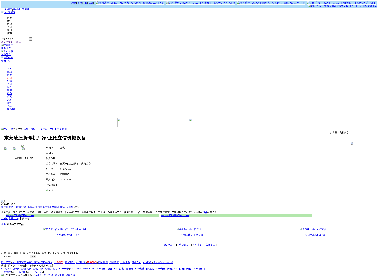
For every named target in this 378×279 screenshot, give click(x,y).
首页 (26, 129)
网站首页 (6, 262)
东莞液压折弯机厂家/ (68, 234)
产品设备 (42, 129)
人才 (63, 253)
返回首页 (70, 275)
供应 (33, 129)
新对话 (37, 271)
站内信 (22, 271)
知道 (69, 253)
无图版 (25, 9)
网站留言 (114, 262)
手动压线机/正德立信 (192, 234)
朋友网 (53, 207)
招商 (50, 253)
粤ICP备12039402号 (163, 262)
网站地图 (103, 262)
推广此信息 (7, 207)
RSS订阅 (147, 262)
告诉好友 (184, 244)
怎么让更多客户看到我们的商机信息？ (32, 262)
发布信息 (48, 275)
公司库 (30, 253)
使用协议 (81, 262)
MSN (59, 207)
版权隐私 (70, 262)
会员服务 (37, 275)
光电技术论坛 (51, 269)
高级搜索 (6, 42)
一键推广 (17, 207)
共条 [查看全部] (10, 218)
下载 (75, 253)
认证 (91, 2)
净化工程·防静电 (58, 129)
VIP (85, 2)
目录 (79, 2)
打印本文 (197, 244)
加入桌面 (7, 9)
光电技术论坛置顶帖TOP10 (20, 215)
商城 (3, 253)
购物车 (7, 271)
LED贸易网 (6, 269)
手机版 (16, 9)
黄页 (56, 253)
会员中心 (59, 275)
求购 (16, 253)
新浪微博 (35, 207)
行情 (22, 253)
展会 (37, 253)
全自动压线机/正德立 (316, 234)
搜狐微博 (45, 207)
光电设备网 (26, 269)
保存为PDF (67, 207)
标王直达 (16, 42)
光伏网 (16, 269)
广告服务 (125, 262)
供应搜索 (167, 244)
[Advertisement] (55, 210)
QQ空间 (26, 207)
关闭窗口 (210, 244)
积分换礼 (136, 262)
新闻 (44, 253)
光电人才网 (38, 269)
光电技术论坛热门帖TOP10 (175, 215)
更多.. (4, 224)
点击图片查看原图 (24, 158)
